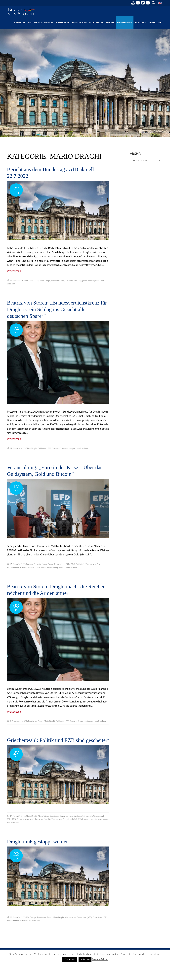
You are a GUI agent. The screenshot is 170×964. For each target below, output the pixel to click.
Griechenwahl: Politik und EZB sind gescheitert (58, 740)
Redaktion (11, 284)
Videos (105, 819)
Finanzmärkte (59, 564)
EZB (62, 280)
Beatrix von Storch (40, 22)
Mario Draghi (45, 280)
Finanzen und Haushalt (37, 567)
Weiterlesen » (15, 270)
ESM (73, 564)
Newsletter (124, 22)
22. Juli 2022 (15, 280)
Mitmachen (79, 22)
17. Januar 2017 (16, 564)
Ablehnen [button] (85, 959)
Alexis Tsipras (43, 816)
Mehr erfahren (100, 959)
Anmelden (155, 22)
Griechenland (98, 816)
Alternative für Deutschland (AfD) (36, 819)
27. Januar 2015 (16, 816)
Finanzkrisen (90, 564)
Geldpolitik (42, 448)
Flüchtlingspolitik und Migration (86, 280)
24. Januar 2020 (16, 448)
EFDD (61, 567)
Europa (19, 819)
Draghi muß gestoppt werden (38, 842)
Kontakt (140, 22)
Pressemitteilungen (67, 448)
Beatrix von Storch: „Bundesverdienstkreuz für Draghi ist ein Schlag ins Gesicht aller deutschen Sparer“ (57, 309)
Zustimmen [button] (69, 959)
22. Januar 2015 (16, 917)
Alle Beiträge (87, 816)
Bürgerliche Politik (70, 819)
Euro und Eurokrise (34, 564)
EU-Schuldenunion (85, 819)
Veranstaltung (52, 567)
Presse (110, 22)
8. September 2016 (17, 721)
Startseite (69, 280)
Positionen (62, 22)
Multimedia (96, 22)
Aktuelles (19, 22)
